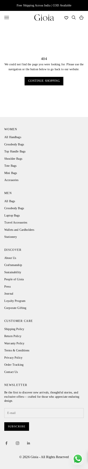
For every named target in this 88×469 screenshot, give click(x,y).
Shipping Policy (14, 329)
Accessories (11, 180)
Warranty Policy (14, 343)
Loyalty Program (14, 300)
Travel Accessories (15, 222)
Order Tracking (13, 364)
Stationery (10, 236)
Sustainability (12, 272)
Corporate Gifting (15, 308)
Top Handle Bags (14, 151)
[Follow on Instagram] (17, 443)
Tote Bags (10, 165)
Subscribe (16, 426)
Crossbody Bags (14, 144)
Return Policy (12, 336)
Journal (8, 293)
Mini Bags (10, 173)
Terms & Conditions (16, 350)
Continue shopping (44, 80)
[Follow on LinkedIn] (28, 443)
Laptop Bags (12, 215)
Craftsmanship (13, 265)
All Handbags (12, 137)
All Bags (9, 201)
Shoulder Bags (13, 158)
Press (7, 286)
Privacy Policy (13, 357)
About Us (10, 258)
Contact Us (11, 372)
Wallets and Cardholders (19, 229)
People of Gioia (14, 279)
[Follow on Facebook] (6, 443)
